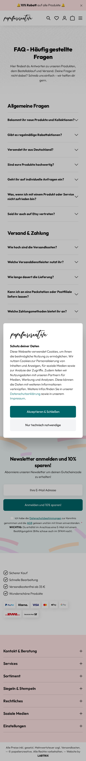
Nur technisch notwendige (43, 425)
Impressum (17, 398)
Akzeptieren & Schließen (43, 412)
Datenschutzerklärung (25, 394)
